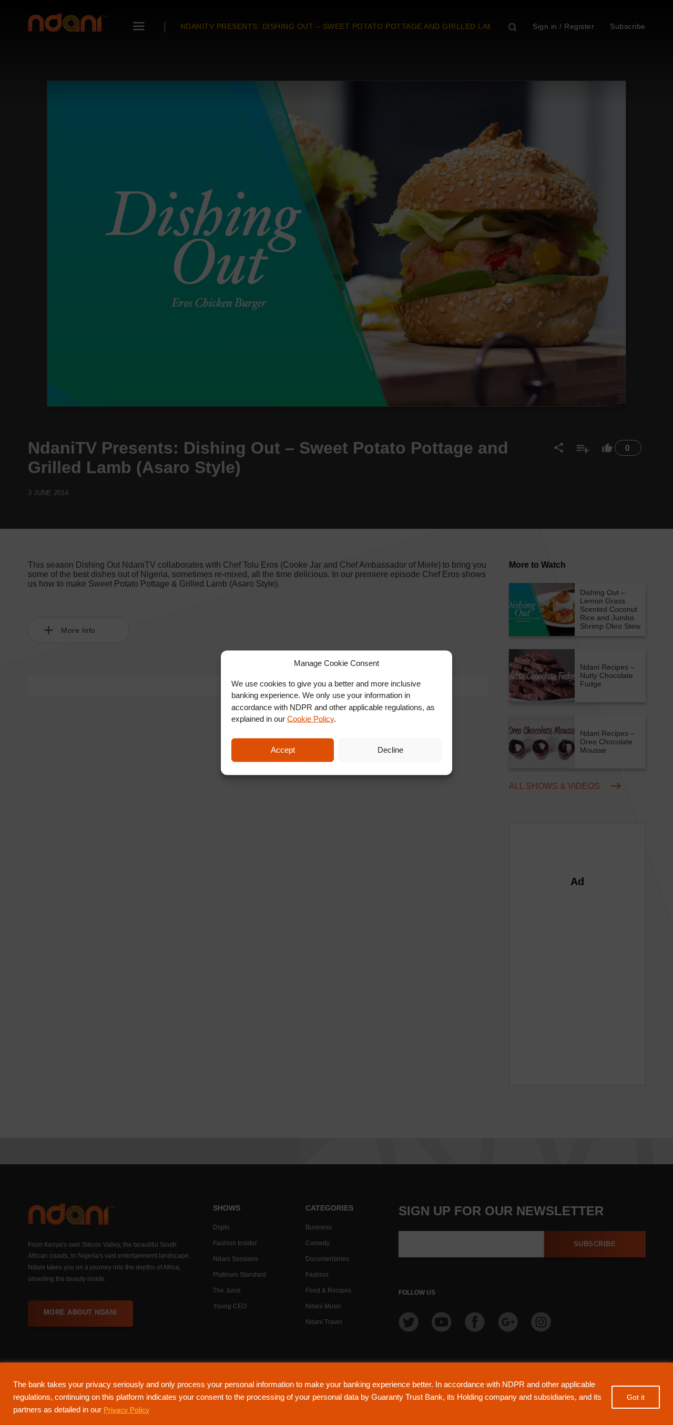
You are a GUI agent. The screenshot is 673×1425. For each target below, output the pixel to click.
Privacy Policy (126, 1410)
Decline (390, 749)
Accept (283, 749)
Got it (636, 1397)
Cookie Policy (310, 718)
